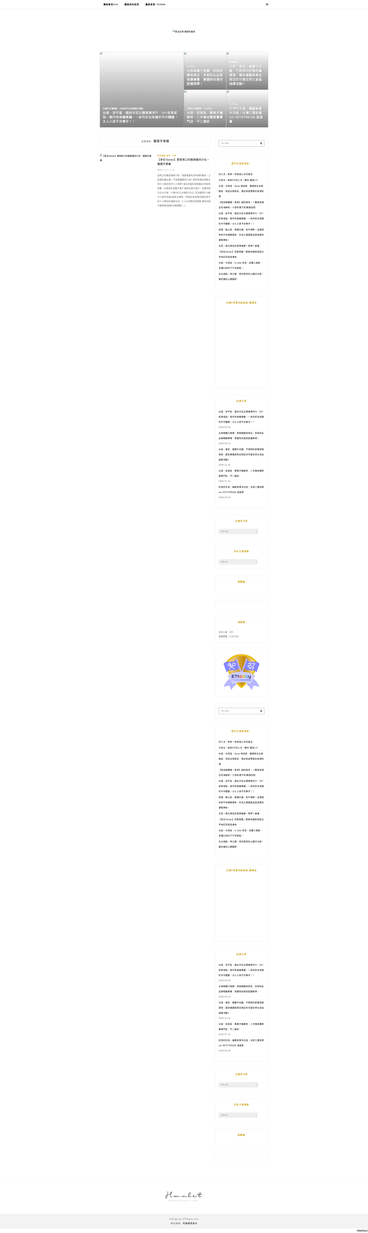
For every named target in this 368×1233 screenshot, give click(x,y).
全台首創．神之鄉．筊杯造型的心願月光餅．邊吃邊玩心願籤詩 (241, 276)
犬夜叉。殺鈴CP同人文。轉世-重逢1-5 (238, 180)
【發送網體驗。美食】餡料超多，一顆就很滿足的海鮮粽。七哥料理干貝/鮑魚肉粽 (241, 205)
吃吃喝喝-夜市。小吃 (166, 156)
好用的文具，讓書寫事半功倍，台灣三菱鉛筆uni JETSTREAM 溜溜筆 (241, 489)
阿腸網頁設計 (190, 1223)
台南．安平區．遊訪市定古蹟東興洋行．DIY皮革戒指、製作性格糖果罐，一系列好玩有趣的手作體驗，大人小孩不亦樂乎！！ (241, 218)
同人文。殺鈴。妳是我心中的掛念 (236, 174)
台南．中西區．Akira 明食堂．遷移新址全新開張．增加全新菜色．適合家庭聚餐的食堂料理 (241, 191)
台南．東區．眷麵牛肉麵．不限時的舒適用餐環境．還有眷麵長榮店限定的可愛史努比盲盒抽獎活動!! (241, 454)
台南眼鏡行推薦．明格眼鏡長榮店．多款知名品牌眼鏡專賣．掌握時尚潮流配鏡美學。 (241, 435)
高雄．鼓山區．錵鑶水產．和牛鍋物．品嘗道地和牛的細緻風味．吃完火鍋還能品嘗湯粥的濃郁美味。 (241, 234)
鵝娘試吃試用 (131, 4)
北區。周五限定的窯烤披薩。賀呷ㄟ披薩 (239, 246)
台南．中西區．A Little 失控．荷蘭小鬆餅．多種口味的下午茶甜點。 (241, 265)
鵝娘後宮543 (110, 4)
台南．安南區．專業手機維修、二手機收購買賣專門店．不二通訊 (241, 473)
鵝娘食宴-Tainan (155, 4)
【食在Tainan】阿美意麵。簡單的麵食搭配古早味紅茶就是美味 (241, 254)
